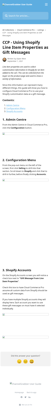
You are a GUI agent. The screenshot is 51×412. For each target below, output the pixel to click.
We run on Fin (27, 405)
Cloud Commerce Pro (26, 30)
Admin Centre (12, 105)
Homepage (19, 392)
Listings (41, 30)
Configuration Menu (15, 108)
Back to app (31, 392)
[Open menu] (46, 4)
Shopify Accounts (14, 111)
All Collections (8, 30)
